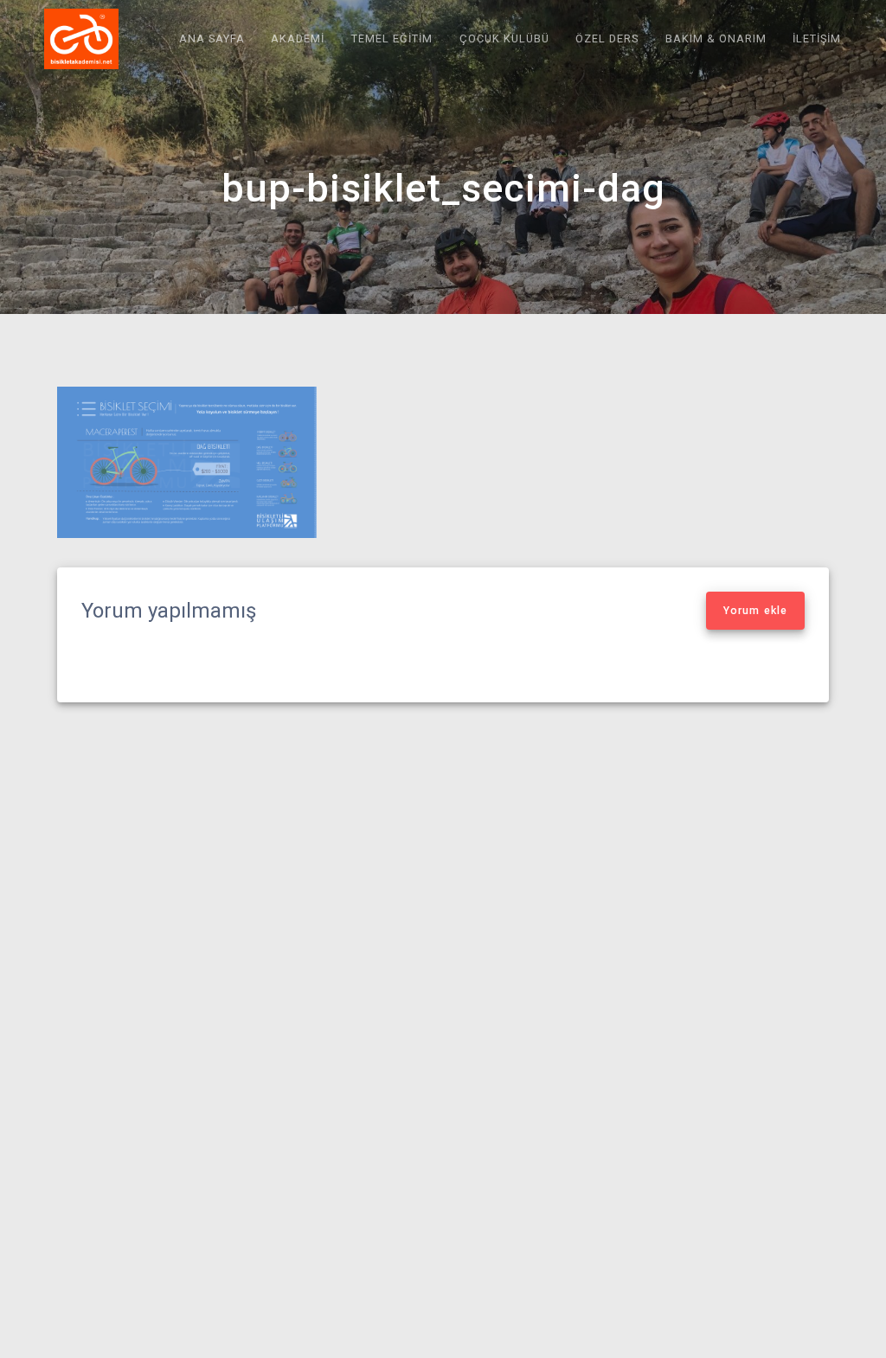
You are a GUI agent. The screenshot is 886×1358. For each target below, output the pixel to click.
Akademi (297, 38)
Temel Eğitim (392, 38)
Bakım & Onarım (716, 38)
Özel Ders (607, 38)
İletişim (817, 38)
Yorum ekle (755, 611)
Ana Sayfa (212, 38)
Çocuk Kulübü (504, 38)
